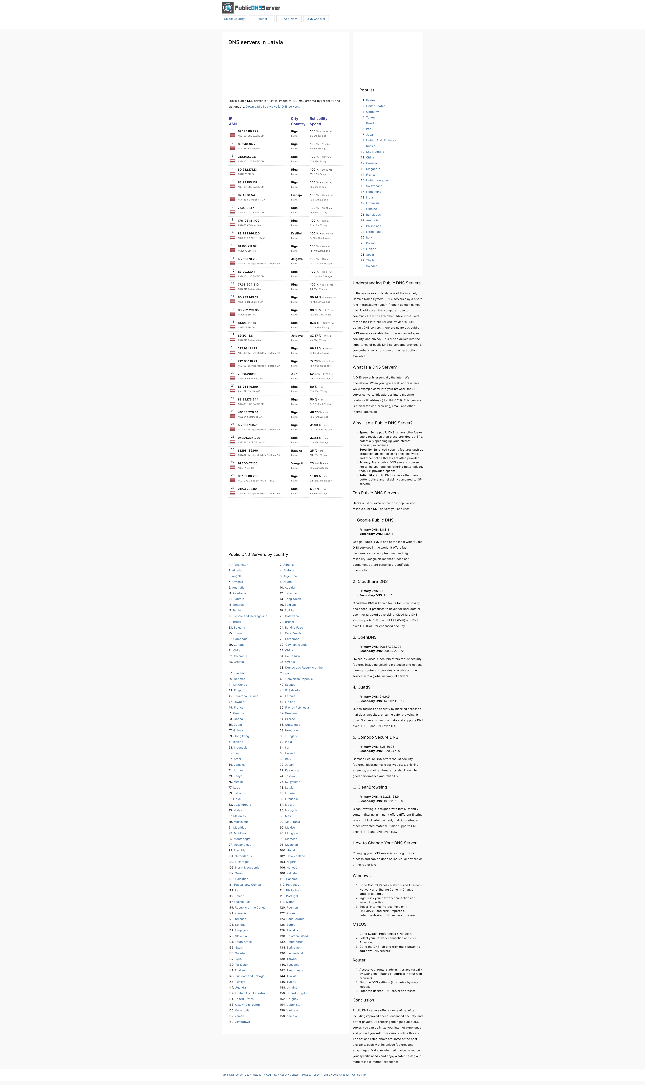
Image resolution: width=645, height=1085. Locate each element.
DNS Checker (316, 19)
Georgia (238, 713)
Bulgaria (239, 627)
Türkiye (240, 981)
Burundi (239, 633)
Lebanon (240, 793)
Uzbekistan (294, 1004)
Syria (238, 959)
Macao (289, 804)
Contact (294, 1074)
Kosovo (290, 776)
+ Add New (289, 19)
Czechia (239, 673)
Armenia (237, 582)
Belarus (238, 604)
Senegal (240, 924)
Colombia (240, 656)
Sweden (241, 953)
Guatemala (292, 724)
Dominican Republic (299, 679)
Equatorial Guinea (246, 696)
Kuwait (238, 781)
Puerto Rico (242, 901)
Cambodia (240, 639)
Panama (292, 879)
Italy (288, 759)
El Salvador (293, 690)
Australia (238, 587)
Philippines (293, 890)
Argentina (290, 576)
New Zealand (296, 856)
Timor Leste (295, 970)
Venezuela (242, 1010)
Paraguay (292, 884)
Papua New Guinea (247, 884)
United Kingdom (298, 993)
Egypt (238, 690)
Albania (288, 564)
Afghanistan (239, 564)
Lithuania (291, 799)
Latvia (289, 787)
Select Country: (235, 19)
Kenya (238, 776)
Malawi (239, 810)
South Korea (295, 941)
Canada (239, 644)
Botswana (292, 616)
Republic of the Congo (250, 907)
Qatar (290, 901)
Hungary (291, 736)
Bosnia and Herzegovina (250, 616)
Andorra (289, 570)
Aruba (287, 582)
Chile (236, 650)
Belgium (290, 604)
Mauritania (292, 821)
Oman (239, 873)
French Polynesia (297, 707)
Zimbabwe (242, 1021)
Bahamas (291, 593)
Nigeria (291, 861)
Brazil (237, 622)
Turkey (291, 981)
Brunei (289, 622)
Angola (237, 576)
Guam (238, 724)
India (288, 742)
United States (244, 999)
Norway (292, 867)
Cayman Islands (296, 644)
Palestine (241, 879)
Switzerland (295, 953)
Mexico (290, 827)
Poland (239, 896)
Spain (239, 947)
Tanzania (293, 964)
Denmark (240, 679)
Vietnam (292, 1010)
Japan (289, 764)
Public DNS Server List (235, 1074)
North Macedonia (247, 867)
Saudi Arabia (295, 919)
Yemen (239, 1016)
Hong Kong (241, 736)
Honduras (292, 730)
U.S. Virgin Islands (248, 1004)
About (283, 1074)
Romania (240, 913)
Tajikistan (242, 964)
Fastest (262, 19)
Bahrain (238, 599)
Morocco (291, 839)
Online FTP (359, 1074)
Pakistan (292, 873)
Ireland (290, 753)
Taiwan (292, 959)
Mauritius (239, 827)
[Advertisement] (285, 74)
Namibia (240, 850)
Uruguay (292, 999)
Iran (287, 747)
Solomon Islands (298, 936)
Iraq (236, 753)
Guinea (238, 730)
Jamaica (240, 764)
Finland (290, 702)
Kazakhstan (293, 770)
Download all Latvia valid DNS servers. (273, 106)
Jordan (238, 770)
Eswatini (239, 702)
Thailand (241, 970)
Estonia (290, 696)
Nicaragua (242, 861)
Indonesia (240, 747)
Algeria (237, 570)
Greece (290, 719)
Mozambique (242, 844)
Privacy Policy (310, 1074)
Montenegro (242, 839)
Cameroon (292, 639)
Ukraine (292, 987)
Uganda (240, 987)
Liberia (290, 793)
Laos (236, 787)
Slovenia (241, 936)
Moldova (240, 833)
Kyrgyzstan (292, 781)
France (239, 707)
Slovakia (292, 930)
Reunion (292, 907)
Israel (237, 759)
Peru (238, 890)
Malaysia (291, 810)
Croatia (239, 662)
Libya (237, 799)
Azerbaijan (240, 593)
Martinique (241, 821)
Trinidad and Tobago (249, 976)
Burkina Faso (294, 627)
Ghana (238, 719)
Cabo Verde (293, 633)
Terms (326, 1074)
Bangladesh (293, 599)
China (289, 650)
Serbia (290, 924)
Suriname (293, 947)
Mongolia (291, 833)
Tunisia (291, 976)
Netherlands (243, 856)
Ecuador (291, 684)
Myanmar (291, 844)
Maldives (239, 816)
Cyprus (290, 662)
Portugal (292, 896)
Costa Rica (292, 656)
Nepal (291, 850)
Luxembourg (242, 804)
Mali (288, 816)
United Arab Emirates (250, 993)
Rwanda (241, 919)
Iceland (238, 742)
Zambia (291, 1016)
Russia (291, 913)
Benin (237, 610)
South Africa (243, 941)
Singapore (242, 930)
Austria (290, 587)
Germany (291, 713)
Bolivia (289, 610)
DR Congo (240, 684)
